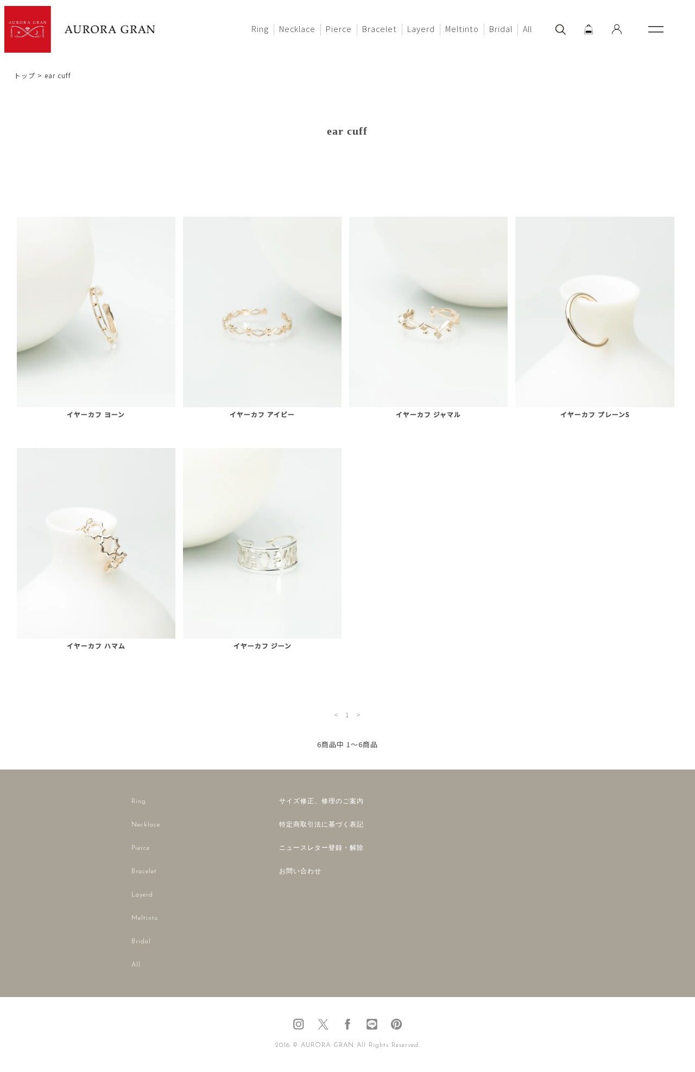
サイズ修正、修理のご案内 (321, 801)
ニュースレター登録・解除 (321, 848)
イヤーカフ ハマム (96, 645)
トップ (24, 75)
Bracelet (379, 28)
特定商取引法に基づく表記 (321, 825)
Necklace (297, 28)
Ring (260, 28)
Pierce (339, 28)
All (527, 28)
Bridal (501, 28)
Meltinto (462, 28)
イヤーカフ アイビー (262, 414)
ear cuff (58, 75)
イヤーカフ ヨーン (96, 414)
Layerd (421, 28)
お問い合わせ (300, 871)
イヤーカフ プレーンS (595, 414)
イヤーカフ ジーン (262, 645)
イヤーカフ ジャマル (428, 414)
